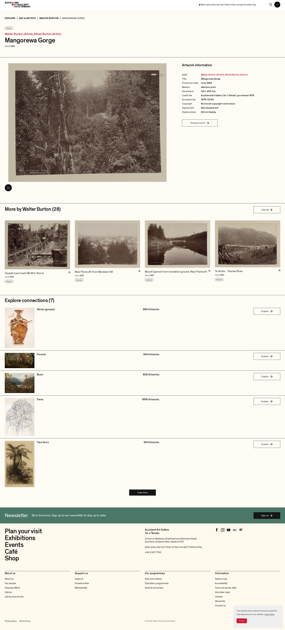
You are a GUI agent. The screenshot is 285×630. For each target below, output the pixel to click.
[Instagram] (222, 530)
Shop (12, 558)
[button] (37, 251)
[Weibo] (240, 530)
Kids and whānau (153, 579)
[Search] (271, 5)
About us (9, 579)
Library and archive (14, 596)
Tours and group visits (226, 587)
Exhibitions (20, 538)
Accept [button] (241, 621)
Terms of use (24, 621)
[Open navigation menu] (277, 5)
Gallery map (221, 579)
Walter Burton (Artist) (19, 34)
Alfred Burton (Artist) (47, 34)
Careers (219, 596)
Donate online (82, 583)
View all (265, 209)
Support (79, 579)
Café (11, 551)
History (8, 592)
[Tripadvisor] (234, 530)
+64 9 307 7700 (153, 552)
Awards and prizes (154, 587)
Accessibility (221, 583)
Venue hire (220, 601)
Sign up (265, 515)
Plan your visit (23, 531)
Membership (81, 587)
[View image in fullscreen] (8, 187)
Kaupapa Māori (12, 587)
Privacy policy (11, 621)
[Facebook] (216, 530)
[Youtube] (228, 530)
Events (14, 544)
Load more (142, 492)
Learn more (269, 614)
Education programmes (156, 583)
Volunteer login (222, 592)
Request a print (197, 122)
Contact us (220, 605)
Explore (265, 311)
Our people (10, 583)
